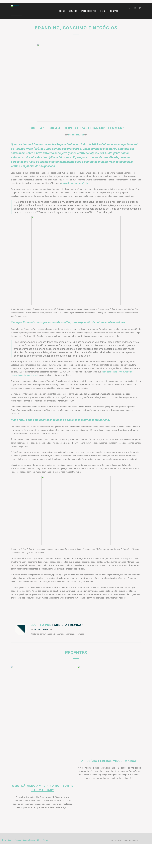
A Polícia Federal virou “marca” (109, 761)
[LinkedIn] (130, 8)
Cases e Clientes (88, 11)
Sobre (62, 11)
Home (4, 840)
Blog (102, 11)
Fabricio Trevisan (76, 135)
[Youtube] (135, 8)
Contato (114, 11)
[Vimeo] (140, 8)
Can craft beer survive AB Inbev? (75, 183)
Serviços (73, 11)
